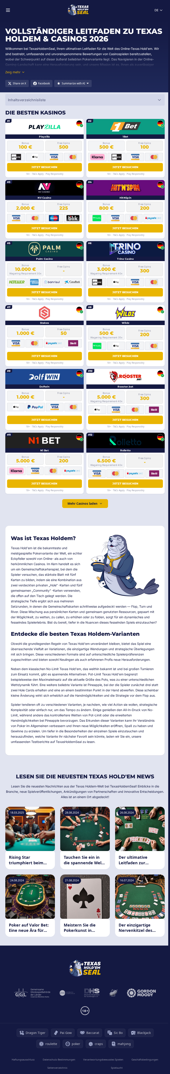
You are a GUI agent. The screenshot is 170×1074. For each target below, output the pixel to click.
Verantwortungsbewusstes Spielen (103, 1059)
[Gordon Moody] (141, 993)
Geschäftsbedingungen (144, 1059)
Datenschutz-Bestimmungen (59, 1059)
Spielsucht (117, 1067)
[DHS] (92, 993)
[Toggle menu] (8, 10)
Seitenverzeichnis (57, 1067)
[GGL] (32, 993)
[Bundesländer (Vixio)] (67, 993)
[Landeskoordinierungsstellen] (113, 993)
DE (156, 10)
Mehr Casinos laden (82, 503)
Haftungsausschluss (23, 1059)
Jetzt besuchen (44, 167)
